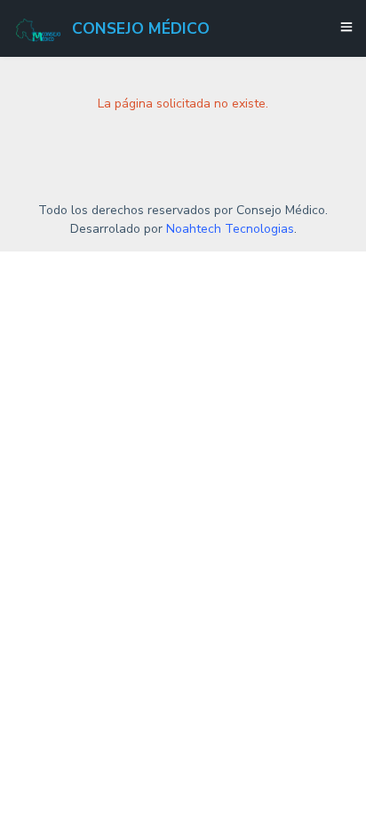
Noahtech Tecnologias (230, 228)
